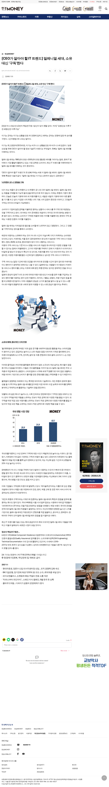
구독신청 (98, 1)
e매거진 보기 (91, 486)
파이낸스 (64, 17)
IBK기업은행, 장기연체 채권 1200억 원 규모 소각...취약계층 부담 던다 (32, 572)
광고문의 (21, 733)
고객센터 (73, 733)
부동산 (49, 17)
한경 (43, 2)
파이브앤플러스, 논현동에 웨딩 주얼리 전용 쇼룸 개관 (25, 576)
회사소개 (4, 733)
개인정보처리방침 (39, 733)
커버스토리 (21, 17)
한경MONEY (9, 54)
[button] (100, 8)
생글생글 (75, 768)
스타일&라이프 (95, 17)
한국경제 (4, 765)
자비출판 (85, 1)
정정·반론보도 (63, 733)
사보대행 (78, 1)
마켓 (37, 17)
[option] (78, 9)
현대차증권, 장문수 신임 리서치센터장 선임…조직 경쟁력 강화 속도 (31, 568)
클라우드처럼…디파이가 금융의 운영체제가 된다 (23, 583)
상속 (78, 17)
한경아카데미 (6, 768)
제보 (92, 1)
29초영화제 (40, 772)
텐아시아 (39, 768)
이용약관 (29, 733)
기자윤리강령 (52, 733)
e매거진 (105, 1)
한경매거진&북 (6, 1)
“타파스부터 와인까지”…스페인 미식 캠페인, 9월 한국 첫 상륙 (28, 579)
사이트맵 (81, 733)
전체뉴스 (5, 17)
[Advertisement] (54, 36)
